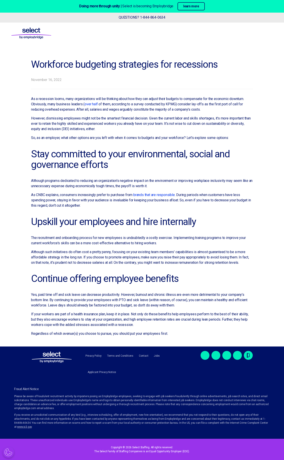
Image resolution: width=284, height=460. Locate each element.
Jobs (157, 355)
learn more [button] (191, 6)
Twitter (215, 355)
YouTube (237, 355)
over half (91, 104)
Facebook (205, 355)
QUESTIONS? (142, 17)
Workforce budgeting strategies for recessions (124, 64)
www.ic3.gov (24, 426)
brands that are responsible (154, 195)
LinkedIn (226, 355)
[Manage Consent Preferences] (8, 452)
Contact (143, 355)
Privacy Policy (93, 355)
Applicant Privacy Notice (102, 372)
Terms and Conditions (120, 355)
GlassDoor (248, 355)
